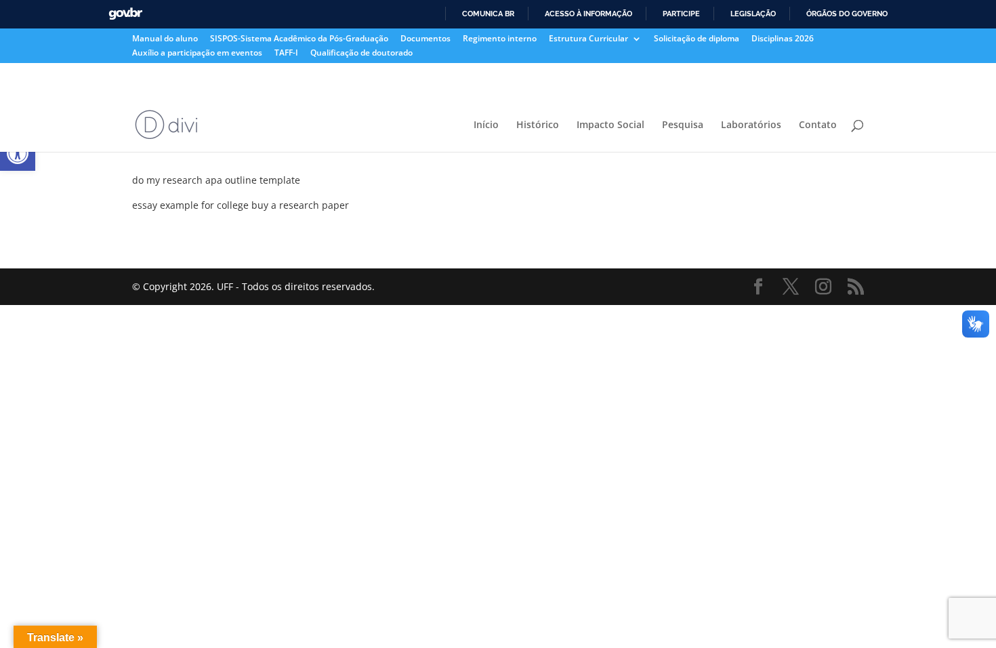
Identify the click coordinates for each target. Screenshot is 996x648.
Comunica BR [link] (488, 13)
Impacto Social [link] (610, 125)
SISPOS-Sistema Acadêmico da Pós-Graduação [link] (299, 39)
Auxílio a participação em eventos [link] (197, 53)
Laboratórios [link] (751, 125)
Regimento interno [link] (500, 39)
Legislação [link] (753, 13)
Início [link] (486, 125)
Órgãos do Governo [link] (847, 13)
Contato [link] (818, 125)
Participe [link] (681, 13)
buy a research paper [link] (300, 205)
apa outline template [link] (252, 180)
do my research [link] (167, 180)
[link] (17, 153)
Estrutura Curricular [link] (588, 39)
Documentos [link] (425, 39)
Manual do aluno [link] (165, 39)
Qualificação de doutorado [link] (361, 53)
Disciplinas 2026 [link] (782, 39)
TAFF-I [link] (286, 53)
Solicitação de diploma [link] (696, 39)
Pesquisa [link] (682, 125)
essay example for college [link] (190, 205)
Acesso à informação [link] (588, 13)
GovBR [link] (125, 13)
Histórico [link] (537, 125)
